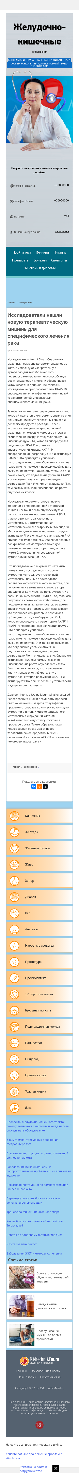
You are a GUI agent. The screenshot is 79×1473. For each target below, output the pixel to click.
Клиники (42, 253)
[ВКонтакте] (33, 786)
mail (66, 216)
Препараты (20, 260)
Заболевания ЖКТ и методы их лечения (34, 1253)
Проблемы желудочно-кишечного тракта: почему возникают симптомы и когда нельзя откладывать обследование (37, 1126)
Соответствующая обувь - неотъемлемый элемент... (52, 1277)
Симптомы (59, 260)
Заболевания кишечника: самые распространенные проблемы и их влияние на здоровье (38, 1171)
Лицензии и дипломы (39, 268)
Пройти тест (22, 253)
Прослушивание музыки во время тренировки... (48, 1335)
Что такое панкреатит (21, 1244)
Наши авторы (27, 1377)
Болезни (40, 260)
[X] (45, 786)
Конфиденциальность (45, 1371)
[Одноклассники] (39, 786)
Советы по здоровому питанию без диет (34, 1234)
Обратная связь (50, 1377)
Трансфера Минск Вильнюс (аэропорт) (33, 1212)
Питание (59, 253)
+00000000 (61, 185)
